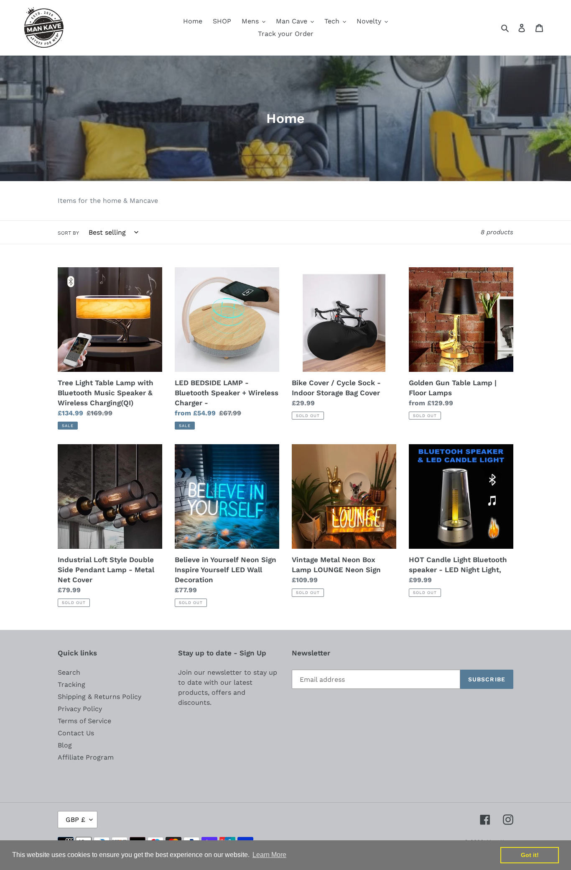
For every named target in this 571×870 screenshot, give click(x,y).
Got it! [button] (530, 855)
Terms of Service (84, 721)
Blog (65, 745)
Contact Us (76, 733)
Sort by (68, 233)
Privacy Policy (80, 709)
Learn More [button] (269, 854)
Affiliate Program (86, 757)
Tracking (71, 684)
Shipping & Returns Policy (99, 697)
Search (69, 672)
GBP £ (75, 820)
